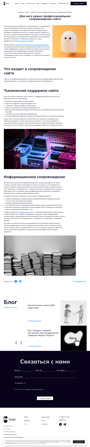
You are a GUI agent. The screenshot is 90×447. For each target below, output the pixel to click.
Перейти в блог (10, 307)
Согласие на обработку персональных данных (13, 437)
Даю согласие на (30, 389)
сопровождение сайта (26, 41)
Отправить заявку (78, 3)
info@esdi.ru (62, 420)
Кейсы (17, 3)
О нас (22, 3)
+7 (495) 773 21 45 (63, 3)
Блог (38, 3)
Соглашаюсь (79, 441)
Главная (21, 12)
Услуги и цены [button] (30, 3)
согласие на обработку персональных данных (49, 441)
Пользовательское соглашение (10, 434)
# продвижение (79, 281)
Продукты (45, 3)
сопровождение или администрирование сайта (32, 45)
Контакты (53, 3)
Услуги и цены (46, 417)
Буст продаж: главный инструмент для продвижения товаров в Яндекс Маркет (43, 333)
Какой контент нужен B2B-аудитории (41, 306)
